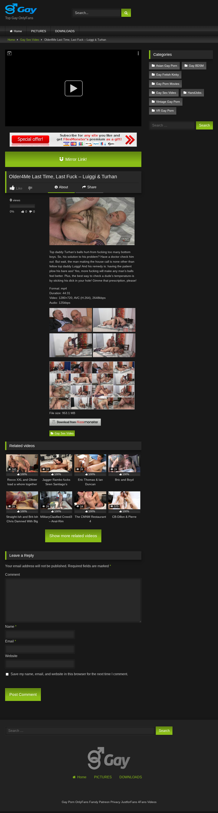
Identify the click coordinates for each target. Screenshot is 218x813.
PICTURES (38, 31)
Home (18, 31)
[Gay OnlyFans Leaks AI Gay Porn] (33, 9)
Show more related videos (73, 536)
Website (11, 656)
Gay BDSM (196, 65)
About (63, 187)
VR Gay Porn (165, 110)
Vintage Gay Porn (168, 101)
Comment (12, 574)
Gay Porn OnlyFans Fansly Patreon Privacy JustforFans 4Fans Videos (109, 802)
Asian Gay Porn (166, 65)
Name (10, 626)
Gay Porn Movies (167, 83)
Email (10, 641)
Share (91, 187)
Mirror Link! (75, 159)
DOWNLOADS (65, 31)
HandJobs (194, 92)
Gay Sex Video (29, 39)
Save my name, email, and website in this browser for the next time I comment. (69, 674)
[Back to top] (204, 800)
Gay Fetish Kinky (167, 74)
